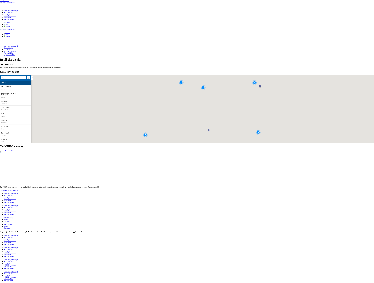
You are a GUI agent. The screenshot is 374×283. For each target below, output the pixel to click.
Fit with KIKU (8, 17)
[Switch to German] (7, 23)
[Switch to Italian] (6, 24)
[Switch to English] (7, 26)
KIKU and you (8, 12)
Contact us (7, 221)
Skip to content (4, 1)
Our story (7, 14)
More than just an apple (11, 10)
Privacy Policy (8, 218)
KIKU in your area (10, 16)
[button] (187, 5)
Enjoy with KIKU (9, 19)
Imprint (6, 219)
